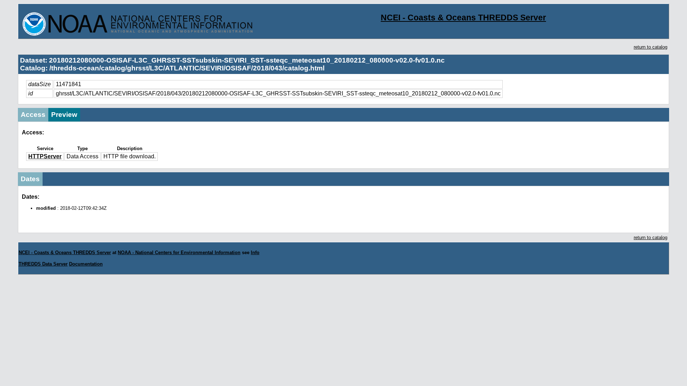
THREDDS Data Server (43, 264)
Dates (30, 179)
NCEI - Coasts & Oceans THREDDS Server (463, 17)
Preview (64, 114)
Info (255, 252)
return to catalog (650, 47)
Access (33, 114)
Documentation (86, 264)
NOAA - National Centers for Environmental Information (179, 252)
